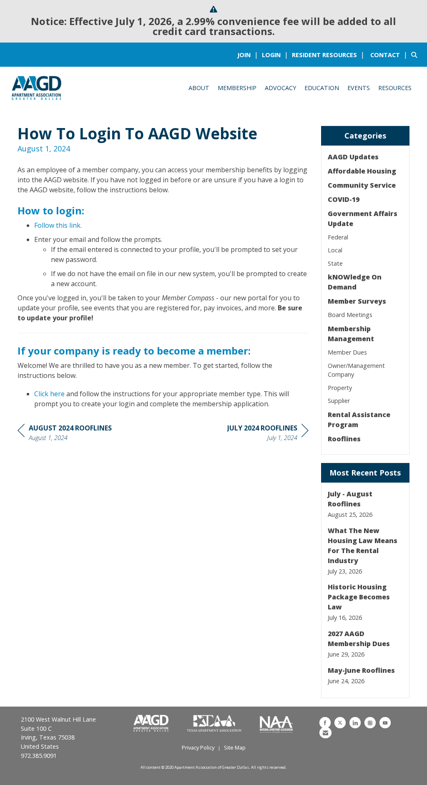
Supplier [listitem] (339, 401)
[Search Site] (416, 54)
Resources (395, 88)
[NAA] (276, 723)
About (198, 88)
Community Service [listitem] (362, 185)
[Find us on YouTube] (385, 722)
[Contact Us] (325, 732)
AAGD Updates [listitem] (353, 156)
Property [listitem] (340, 388)
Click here (49, 393)
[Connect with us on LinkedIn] (355, 722)
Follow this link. (58, 225)
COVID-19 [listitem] (343, 199)
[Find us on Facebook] (325, 722)
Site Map (235, 747)
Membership (237, 88)
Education (321, 88)
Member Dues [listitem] (347, 352)
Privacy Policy (198, 747)
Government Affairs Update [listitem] (362, 218)
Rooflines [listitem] (344, 438)
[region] (268, 434)
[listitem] (248, 54)
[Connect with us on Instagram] (370, 722)
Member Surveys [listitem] (357, 301)
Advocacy (280, 88)
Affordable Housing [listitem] (362, 171)
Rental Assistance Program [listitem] (359, 419)
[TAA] (214, 723)
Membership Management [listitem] (351, 333)
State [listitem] (335, 263)
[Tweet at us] (340, 722)
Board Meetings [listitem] (350, 315)
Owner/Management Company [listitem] (356, 370)
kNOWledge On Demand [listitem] (355, 282)
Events (358, 88)
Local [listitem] (335, 250)
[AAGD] (151, 723)
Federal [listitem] (338, 237)
